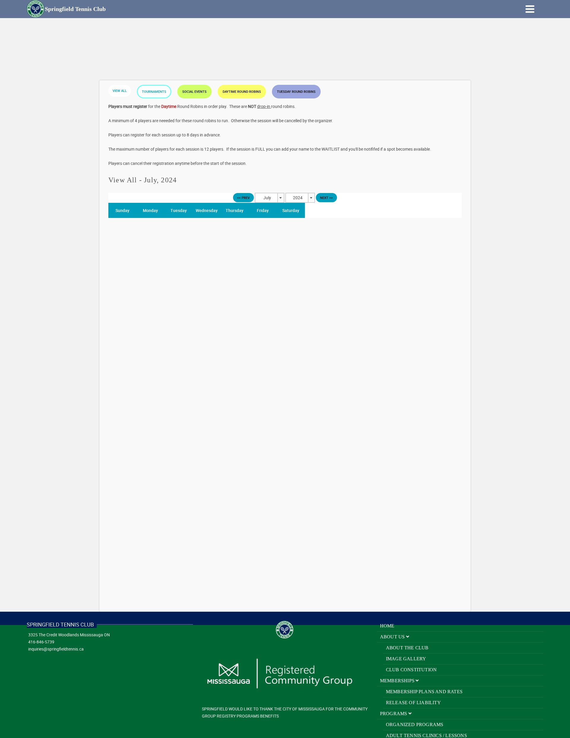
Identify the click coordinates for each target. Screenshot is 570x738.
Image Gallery (406, 658)
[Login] (514, 9)
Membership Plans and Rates (424, 691)
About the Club (407, 647)
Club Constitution (411, 669)
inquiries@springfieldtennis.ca (56, 649)
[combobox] (269, 198)
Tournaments (154, 91)
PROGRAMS (394, 713)
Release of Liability (413, 702)
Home (387, 625)
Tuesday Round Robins (296, 91)
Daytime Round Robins (242, 91)
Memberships (398, 680)
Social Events (194, 91)
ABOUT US (393, 636)
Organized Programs (415, 724)
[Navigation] (529, 9)
